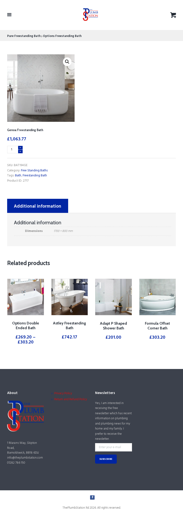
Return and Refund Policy (70, 399)
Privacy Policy (63, 393)
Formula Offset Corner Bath (157, 325)
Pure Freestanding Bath (24, 36)
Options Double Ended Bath (25, 325)
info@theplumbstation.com (25, 457)
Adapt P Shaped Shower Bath (113, 325)
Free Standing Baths (34, 170)
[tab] (37, 206)
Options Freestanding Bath (62, 36)
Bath (18, 175)
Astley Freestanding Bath (69, 325)
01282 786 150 (16, 462)
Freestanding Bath (35, 175)
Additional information (37, 206)
